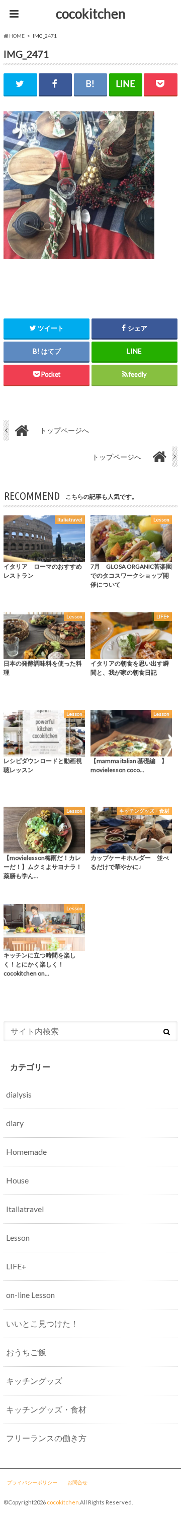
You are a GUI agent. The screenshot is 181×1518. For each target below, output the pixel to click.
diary (15, 1123)
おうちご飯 (26, 1352)
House (17, 1180)
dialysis (19, 1094)
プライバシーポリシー (32, 1482)
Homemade (26, 1151)
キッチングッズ (34, 1380)
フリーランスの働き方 (46, 1438)
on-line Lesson (30, 1294)
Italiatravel (25, 1209)
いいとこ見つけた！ (42, 1323)
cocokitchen (91, 14)
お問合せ (77, 1482)
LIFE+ (16, 1266)
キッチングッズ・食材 (46, 1409)
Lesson (18, 1237)
